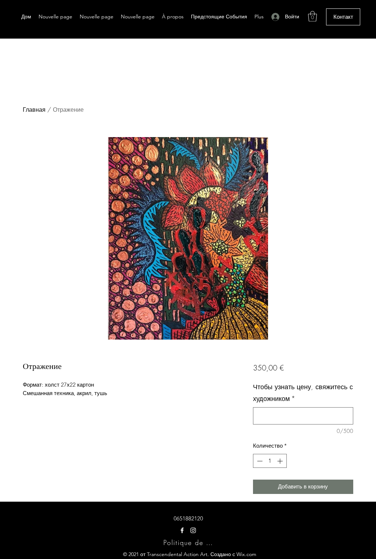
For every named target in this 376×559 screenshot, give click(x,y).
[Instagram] (193, 530)
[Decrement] (259, 461)
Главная (34, 109)
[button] (312, 16)
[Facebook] (182, 530)
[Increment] (281, 461)
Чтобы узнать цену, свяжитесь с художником (303, 392)
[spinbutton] (270, 461)
